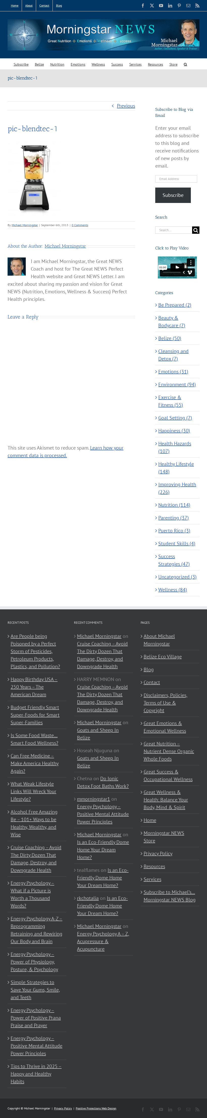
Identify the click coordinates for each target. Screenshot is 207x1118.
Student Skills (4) (176, 543)
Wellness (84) (172, 589)
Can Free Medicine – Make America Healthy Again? (35, 763)
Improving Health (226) (177, 488)
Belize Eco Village (163, 656)
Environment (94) (177, 384)
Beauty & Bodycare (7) (171, 322)
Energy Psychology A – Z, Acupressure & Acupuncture (103, 941)
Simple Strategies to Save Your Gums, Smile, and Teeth (35, 990)
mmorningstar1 (93, 799)
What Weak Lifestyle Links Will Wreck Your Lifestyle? (33, 791)
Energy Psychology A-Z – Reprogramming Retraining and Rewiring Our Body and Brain (36, 930)
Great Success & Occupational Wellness (168, 775)
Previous (126, 105)
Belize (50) (169, 338)
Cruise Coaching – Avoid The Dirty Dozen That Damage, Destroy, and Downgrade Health (36, 858)
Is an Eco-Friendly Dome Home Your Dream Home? (103, 850)
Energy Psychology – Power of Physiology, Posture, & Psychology (34, 962)
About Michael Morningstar (159, 640)
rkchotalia (88, 898)
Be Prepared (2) (174, 305)
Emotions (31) (173, 371)
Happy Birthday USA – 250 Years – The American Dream (34, 687)
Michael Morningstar (25, 225)
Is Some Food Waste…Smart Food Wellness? (34, 739)
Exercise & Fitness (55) (170, 401)
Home (150, 820)
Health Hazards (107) (174, 447)
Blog (149, 669)
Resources (154, 866)
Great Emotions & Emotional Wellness (165, 727)
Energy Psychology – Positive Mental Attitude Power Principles (36, 1046)
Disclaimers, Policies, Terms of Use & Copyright (166, 703)
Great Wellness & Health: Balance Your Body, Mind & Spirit (166, 800)
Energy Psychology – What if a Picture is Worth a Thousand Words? (32, 894)
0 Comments (80, 225)
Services (152, 879)
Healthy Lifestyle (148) (176, 468)
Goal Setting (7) (175, 417)
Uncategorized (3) (177, 577)
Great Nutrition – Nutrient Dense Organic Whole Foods (169, 751)
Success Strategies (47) (174, 560)
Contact (152, 682)
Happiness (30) (174, 430)
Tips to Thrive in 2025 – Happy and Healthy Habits (36, 1074)
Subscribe (173, 195)
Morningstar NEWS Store (164, 837)
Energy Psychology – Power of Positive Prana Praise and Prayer (36, 1018)
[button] (185, 64)
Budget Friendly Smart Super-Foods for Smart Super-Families (35, 715)
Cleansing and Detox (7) (173, 355)
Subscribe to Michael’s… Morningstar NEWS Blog (170, 896)
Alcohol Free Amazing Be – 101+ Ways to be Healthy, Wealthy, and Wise (34, 823)
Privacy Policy (158, 853)
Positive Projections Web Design (96, 1108)
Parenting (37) (173, 517)
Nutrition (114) (174, 505)
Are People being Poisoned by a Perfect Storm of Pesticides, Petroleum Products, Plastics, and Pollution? (35, 651)
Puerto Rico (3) (174, 530)
